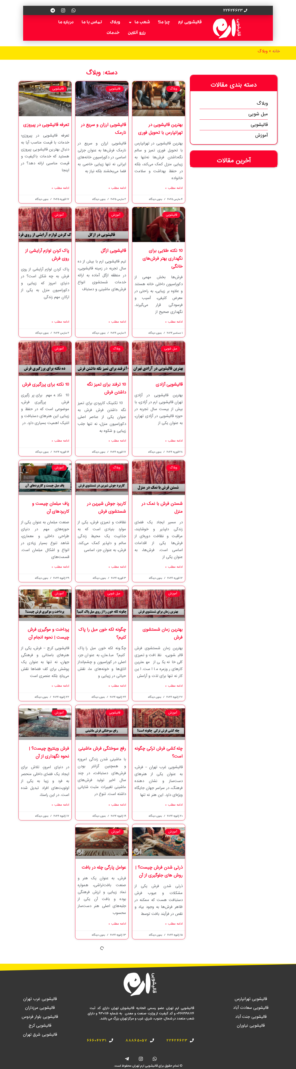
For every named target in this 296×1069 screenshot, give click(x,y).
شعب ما (142, 22)
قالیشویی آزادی (168, 384)
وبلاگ (115, 22)
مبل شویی (258, 114)
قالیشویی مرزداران (40, 1008)
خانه (276, 51)
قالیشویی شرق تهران (40, 1035)
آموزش (261, 135)
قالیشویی (259, 124)
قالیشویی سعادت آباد (250, 1008)
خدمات (113, 33)
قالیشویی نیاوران (251, 1025)
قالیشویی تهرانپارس (251, 999)
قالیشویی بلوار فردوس (40, 1017)
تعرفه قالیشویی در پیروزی (46, 125)
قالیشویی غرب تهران (40, 999)
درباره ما (66, 22)
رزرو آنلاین (136, 33)
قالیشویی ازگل (113, 250)
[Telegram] (52, 10)
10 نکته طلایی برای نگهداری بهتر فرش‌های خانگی (163, 258)
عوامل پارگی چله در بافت (104, 867)
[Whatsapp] (73, 10)
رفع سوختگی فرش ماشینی (102, 748)
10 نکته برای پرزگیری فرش (45, 384)
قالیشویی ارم (190, 22)
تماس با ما (92, 22)
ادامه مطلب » (174, 188)
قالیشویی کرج (40, 1025)
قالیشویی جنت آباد (251, 1017)
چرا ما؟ (164, 22)
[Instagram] (63, 10)
